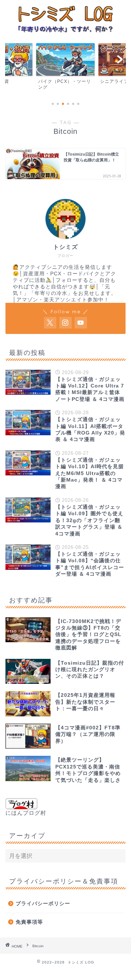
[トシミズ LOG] (65, 31)
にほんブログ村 (25, 813)
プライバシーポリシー (43, 903)
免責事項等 (29, 922)
